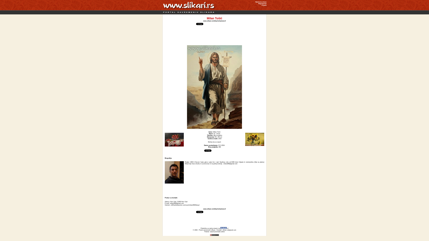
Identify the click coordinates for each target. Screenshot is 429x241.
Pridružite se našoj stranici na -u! (214, 228)
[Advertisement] (214, 190)
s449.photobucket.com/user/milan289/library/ (185, 205)
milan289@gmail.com (177, 203)
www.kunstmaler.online (217, 232)
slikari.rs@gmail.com (229, 230)
